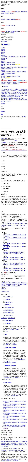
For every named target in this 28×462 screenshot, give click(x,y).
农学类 (2, 73)
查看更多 (5, 428)
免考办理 (3, 82)
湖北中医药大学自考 (10, 93)
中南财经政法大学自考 (6, 89)
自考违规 (5, 284)
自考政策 (3, 62)
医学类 (13, 73)
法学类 (9, 71)
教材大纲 (24, 80)
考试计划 (7, 62)
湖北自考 (3, 441)
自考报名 (3, 50)
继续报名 (8, 31)
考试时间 (10, 80)
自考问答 (3, 65)
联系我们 (6, 446)
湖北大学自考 (13, 95)
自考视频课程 (4, 318)
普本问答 (12, 67)
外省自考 (17, 76)
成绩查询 (3, 31)
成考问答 (7, 67)
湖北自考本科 (9, 444)
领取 (15, 140)
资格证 (2, 53)
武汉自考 (21, 443)
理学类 (21, 71)
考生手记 (3, 76)
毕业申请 (13, 31)
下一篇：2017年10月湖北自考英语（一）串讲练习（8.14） (14, 225)
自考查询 (3, 52)
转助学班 (23, 31)
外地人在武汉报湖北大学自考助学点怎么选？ (14, 426)
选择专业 (7, 13)
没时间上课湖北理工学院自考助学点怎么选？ (14, 425)
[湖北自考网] (5, 44)
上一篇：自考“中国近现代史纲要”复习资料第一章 (13, 223)
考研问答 (22, 67)
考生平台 (12, 13)
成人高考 (11, 83)
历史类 (17, 71)
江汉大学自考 (17, 92)
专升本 (7, 83)
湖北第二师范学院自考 (21, 93)
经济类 (6, 71)
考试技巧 (13, 25)
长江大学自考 (18, 90)
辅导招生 (23, 11)
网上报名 (3, 77)
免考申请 (8, 19)
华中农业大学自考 (17, 89)
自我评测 (18, 11)
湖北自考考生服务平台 (13, 443)
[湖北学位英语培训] (14, 96)
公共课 (2, 71)
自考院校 (7, 64)
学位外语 (7, 286)
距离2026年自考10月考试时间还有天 (10, 56)
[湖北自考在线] (5, 96)
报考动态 (3, 61)
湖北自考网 (9, 99)
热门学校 (5, 86)
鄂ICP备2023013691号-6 (13, 459)
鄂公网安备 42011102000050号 (10, 460)
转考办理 (7, 82)
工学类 (24, 71)
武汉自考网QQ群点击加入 (16, 450)
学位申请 (3, 83)
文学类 (13, 71)
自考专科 (12, 32)
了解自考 (3, 11)
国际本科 (16, 83)
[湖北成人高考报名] (6, 98)
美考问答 (10, 68)
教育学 (9, 73)
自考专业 (3, 64)
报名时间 (13, 11)
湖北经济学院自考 (5, 95)
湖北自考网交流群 (5, 450)
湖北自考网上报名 (17, 441)
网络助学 (18, 19)
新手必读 (8, 11)
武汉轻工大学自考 (10, 90)
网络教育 (7, 32)
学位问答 (17, 67)
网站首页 (3, 59)
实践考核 (12, 82)
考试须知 (8, 25)
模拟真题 (13, 19)
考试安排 (3, 19)
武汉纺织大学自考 (9, 92)
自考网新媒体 (4, 41)
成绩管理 (18, 31)
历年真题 (3, 70)
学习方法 (12, 76)
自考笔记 (3, 74)
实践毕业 (12, 62)
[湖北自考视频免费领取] (17, 98)
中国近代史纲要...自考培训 (14, 395)
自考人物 (7, 76)
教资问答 (5, 68)
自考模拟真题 (11, 318)
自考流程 (3, 283)
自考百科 (3, 67)
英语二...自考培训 (10, 343)
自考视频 (3, 55)
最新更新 (21, 444)
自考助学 (12, 286)
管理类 (6, 73)
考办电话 (3, 49)
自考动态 (16, 444)
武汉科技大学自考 (22, 95)
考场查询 (3, 25)
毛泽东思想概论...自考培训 (13, 329)
